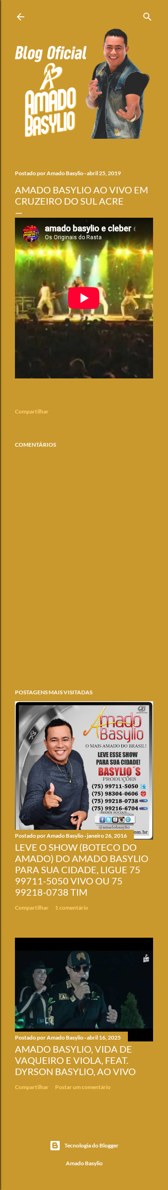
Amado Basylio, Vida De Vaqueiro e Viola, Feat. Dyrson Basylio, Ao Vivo (75, 1060)
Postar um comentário (83, 1086)
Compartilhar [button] (32, 411)
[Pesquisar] (147, 15)
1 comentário (71, 907)
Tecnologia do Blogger (91, 1145)
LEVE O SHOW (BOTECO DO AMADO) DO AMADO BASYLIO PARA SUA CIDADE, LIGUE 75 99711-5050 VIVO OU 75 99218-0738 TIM (81, 869)
